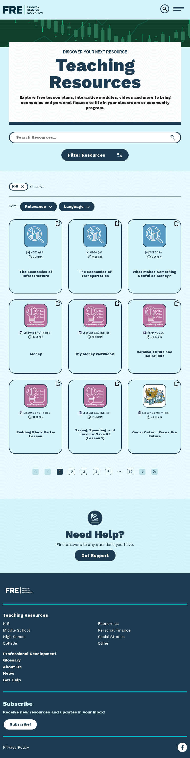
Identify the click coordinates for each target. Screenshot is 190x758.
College (10, 643)
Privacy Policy (16, 747)
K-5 (6, 624)
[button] (164, 8)
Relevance (35, 206)
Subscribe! (20, 724)
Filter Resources (86, 155)
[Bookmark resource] (58, 224)
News (8, 673)
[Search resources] (172, 137)
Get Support (95, 555)
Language (74, 206)
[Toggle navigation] (178, 9)
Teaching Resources (25, 615)
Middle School (16, 630)
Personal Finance (114, 630)
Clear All (37, 187)
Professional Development (29, 654)
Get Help (12, 680)
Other (103, 643)
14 (130, 471)
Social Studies (111, 637)
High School (14, 637)
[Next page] (142, 472)
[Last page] (154, 472)
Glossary (12, 660)
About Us (12, 667)
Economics (108, 624)
